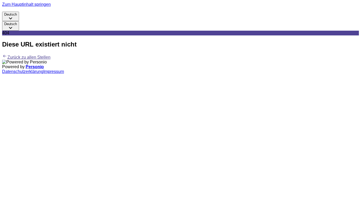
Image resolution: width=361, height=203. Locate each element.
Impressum (53, 71)
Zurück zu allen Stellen (28, 57)
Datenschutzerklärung (22, 71)
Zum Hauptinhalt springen (26, 4)
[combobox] (10, 16)
